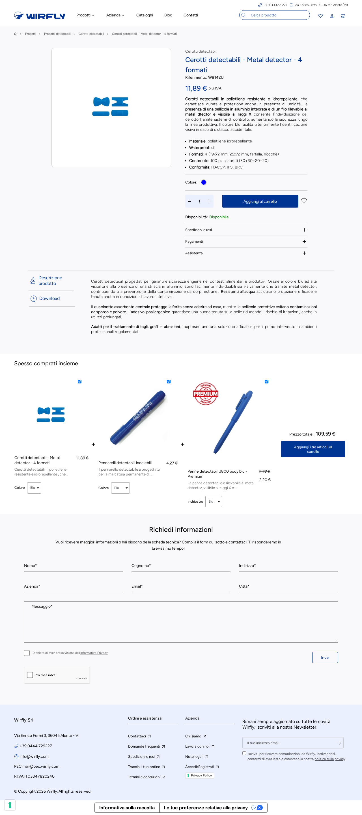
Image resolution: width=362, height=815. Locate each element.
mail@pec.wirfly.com (40, 766)
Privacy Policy (201, 775)
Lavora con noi (197, 746)
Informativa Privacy (94, 653)
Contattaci (137, 736)
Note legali (194, 756)
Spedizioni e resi (198, 230)
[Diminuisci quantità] (190, 201)
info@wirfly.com (34, 756)
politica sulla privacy (329, 759)
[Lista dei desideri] (321, 16)
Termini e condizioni (144, 777)
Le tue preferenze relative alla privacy (206, 807)
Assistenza (194, 253)
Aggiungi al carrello (260, 201)
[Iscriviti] (339, 742)
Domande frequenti (144, 746)
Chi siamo (193, 736)
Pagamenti (194, 241)
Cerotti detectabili (201, 51)
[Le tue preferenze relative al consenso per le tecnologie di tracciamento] (10, 805)
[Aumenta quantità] (209, 201)
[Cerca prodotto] (243, 15)
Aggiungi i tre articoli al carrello (313, 449)
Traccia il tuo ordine (144, 767)
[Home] (15, 34)
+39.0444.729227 (36, 746)
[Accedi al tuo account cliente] (332, 16)
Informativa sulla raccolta (127, 807)
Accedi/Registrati (200, 767)
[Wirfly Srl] (39, 17)
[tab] (246, 230)
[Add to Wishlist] (304, 201)
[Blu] (203, 182)
